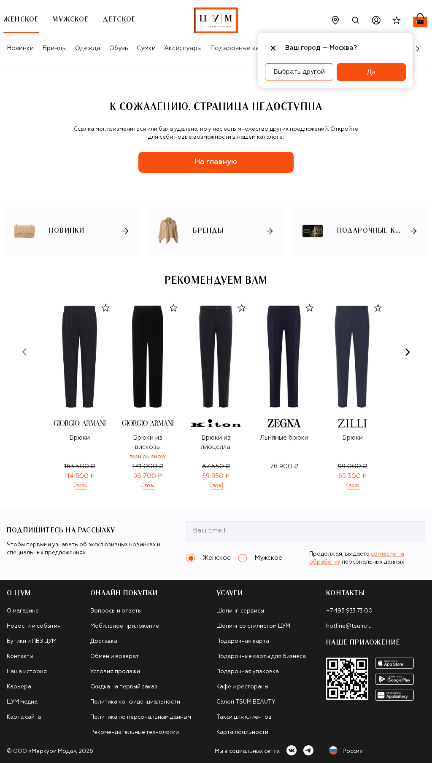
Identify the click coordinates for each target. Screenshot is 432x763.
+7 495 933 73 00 (349, 611)
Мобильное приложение (124, 626)
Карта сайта (24, 717)
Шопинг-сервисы (240, 611)
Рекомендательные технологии (134, 732)
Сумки (146, 48)
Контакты (20, 656)
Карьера (19, 687)
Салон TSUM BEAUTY (245, 702)
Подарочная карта (242, 641)
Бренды (54, 48)
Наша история (27, 671)
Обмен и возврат (114, 656)
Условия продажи (115, 671)
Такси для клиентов (244, 717)
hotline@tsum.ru (349, 626)
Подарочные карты (240, 48)
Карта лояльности (242, 732)
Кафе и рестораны (242, 687)
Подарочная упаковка (247, 671)
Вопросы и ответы (116, 611)
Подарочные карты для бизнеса (261, 656)
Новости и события (34, 626)
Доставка (103, 641)
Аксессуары (183, 48)
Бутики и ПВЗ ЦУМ (32, 641)
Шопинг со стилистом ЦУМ (253, 626)
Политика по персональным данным (140, 717)
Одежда (88, 48)
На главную (216, 162)
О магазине (23, 611)
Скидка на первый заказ (123, 687)
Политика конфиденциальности (135, 702)
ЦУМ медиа (22, 702)
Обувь (118, 48)
